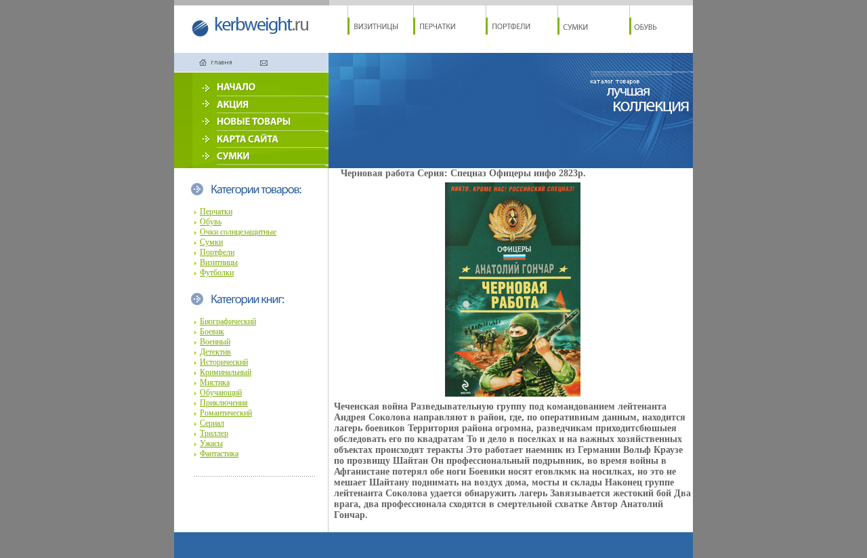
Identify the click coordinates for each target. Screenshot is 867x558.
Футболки (217, 272)
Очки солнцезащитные (238, 232)
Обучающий (221, 392)
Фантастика (219, 453)
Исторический (224, 362)
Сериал (212, 423)
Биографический (228, 321)
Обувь (210, 221)
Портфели (217, 252)
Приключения (224, 402)
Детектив (215, 352)
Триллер (214, 433)
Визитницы (219, 262)
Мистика (215, 382)
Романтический (226, 413)
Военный (215, 341)
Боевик (212, 331)
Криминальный (225, 372)
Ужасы (211, 443)
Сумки (211, 242)
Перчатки (216, 211)
